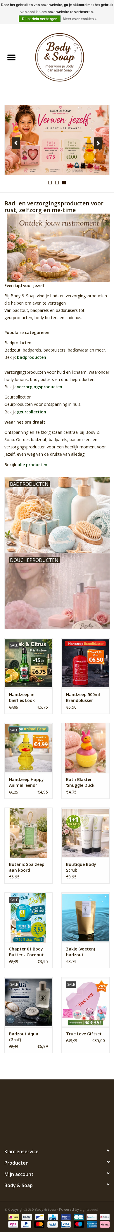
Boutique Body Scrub (81, 867)
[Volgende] (98, 143)
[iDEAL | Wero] (12, 1216)
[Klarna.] (104, 1223)
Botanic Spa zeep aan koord (26, 867)
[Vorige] (16, 143)
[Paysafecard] (90, 1216)
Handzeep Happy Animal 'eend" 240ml (26, 782)
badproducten (31, 357)
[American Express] (91, 1223)
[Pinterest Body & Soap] (57, 1125)
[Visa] (51, 1223)
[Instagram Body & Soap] (78, 1125)
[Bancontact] (39, 1216)
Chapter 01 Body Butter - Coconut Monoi (26, 952)
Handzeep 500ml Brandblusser (83, 697)
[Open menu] (11, 57)
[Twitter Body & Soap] (46, 1125)
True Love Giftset (84, 1034)
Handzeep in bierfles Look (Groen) (22, 697)
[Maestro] (78, 1223)
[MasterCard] (38, 1223)
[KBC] (52, 1216)
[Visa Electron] (65, 1223)
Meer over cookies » (80, 19)
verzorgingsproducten (39, 386)
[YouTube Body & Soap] (67, 1125)
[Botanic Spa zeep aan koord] (28, 833)
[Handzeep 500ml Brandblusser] (85, 663)
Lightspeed (89, 1209)
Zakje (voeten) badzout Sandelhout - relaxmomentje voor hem (82, 952)
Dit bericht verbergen (39, 19)
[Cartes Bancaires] (78, 1216)
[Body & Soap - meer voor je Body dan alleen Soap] (68, 58)
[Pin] (65, 1216)
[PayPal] (25, 1223)
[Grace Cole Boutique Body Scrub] (85, 833)
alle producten (32, 464)
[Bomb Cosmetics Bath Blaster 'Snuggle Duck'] (85, 748)
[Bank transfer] (26, 1216)
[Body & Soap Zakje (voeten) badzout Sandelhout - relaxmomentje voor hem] (85, 917)
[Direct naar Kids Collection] (57, 140)
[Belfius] (104, 1216)
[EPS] (12, 1223)
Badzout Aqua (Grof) (23, 1036)
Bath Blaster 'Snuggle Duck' (80, 782)
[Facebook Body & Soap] (36, 1125)
